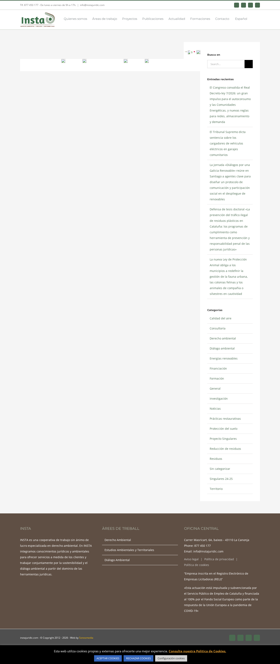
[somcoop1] (63, 60)
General (215, 388)
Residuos (216, 459)
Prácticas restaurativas (225, 418)
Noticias (215, 408)
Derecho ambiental (223, 338)
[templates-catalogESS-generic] (126, 60)
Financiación (218, 368)
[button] (253, 18)
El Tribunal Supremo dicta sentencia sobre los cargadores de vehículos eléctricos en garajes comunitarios (228, 143)
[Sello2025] (198, 51)
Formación (217, 378)
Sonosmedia (86, 637)
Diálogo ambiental (222, 348)
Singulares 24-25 (221, 479)
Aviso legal (191, 559)
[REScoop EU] (147, 60)
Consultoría (217, 328)
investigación (219, 398)
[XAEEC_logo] (192, 52)
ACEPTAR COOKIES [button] (108, 658)
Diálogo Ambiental (117, 560)
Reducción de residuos (225, 449)
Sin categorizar (220, 469)
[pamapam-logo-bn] (189, 52)
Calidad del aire (220, 318)
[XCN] (186, 52)
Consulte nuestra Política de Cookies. (197, 651)
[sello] (84, 60)
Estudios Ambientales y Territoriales (129, 550)
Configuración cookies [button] (171, 658)
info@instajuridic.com (92, 5)
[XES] (194, 52)
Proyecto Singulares (223, 439)
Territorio (216, 489)
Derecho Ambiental (118, 540)
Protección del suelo (223, 429)
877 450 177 (202, 546)
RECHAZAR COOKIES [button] (138, 658)
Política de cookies (196, 565)
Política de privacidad (219, 559)
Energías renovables (224, 358)
